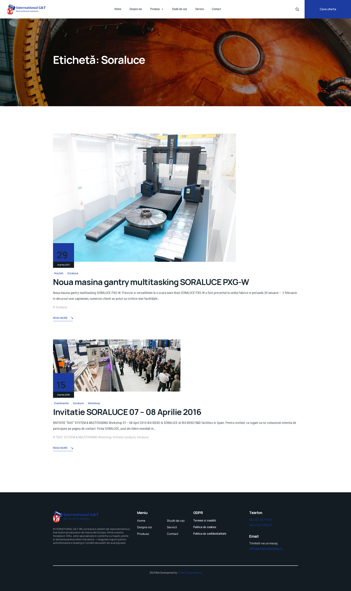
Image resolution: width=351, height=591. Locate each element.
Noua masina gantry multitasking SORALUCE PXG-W (151, 282)
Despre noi (135, 9)
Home (117, 9)
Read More (60, 318)
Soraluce (72, 273)
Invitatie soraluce (124, 437)
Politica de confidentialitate (209, 533)
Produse (155, 9)
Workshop (94, 403)
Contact (216, 9)
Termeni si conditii (204, 520)
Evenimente (61, 403)
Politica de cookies (204, 527)
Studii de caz (179, 9)
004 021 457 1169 (260, 520)
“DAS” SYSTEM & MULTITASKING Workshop (84, 437)
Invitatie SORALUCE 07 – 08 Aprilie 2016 (127, 412)
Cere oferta (328, 9)
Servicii (199, 9)
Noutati (58, 273)
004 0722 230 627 (261, 525)
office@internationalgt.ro (266, 548)
